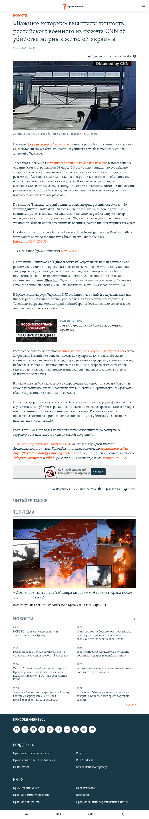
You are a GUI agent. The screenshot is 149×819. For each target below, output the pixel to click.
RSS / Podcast (84, 760)
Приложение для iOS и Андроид (34, 760)
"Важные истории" (41, 144)
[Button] (96, 56)
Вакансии (82, 795)
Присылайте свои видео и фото (33, 753)
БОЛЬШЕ (131, 705)
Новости (20, 15)
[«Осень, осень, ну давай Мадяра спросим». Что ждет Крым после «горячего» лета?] (74, 553)
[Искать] (122, 814)
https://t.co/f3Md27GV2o (30, 241)
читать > (98, 471)
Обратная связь (86, 788)
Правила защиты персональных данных (102, 801)
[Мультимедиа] (26, 814)
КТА (58, 814)
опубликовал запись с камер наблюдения (77, 163)
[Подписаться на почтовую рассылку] (92, 729)
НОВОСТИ (23, 619)
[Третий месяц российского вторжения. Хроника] (36, 330)
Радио (80, 753)
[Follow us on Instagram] (41, 729)
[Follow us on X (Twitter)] (24, 729)
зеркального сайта (114, 448)
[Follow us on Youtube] (33, 729)
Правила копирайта (26, 801)
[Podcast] (83, 729)
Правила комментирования (31, 795)
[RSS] (75, 729)
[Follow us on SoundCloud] (67, 729)
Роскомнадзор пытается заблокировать (42, 444)
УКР (90, 814)
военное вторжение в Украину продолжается (91, 351)
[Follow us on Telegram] (58, 729)
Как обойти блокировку (91, 767)
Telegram (19, 458)
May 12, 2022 (70, 251)
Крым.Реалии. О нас (26, 788)
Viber (50, 458)
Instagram (35, 458)
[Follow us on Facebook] (16, 729)
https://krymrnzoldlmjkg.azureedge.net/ (41, 453)
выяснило (62, 144)
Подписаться (21, 767)
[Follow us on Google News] (50, 729)
